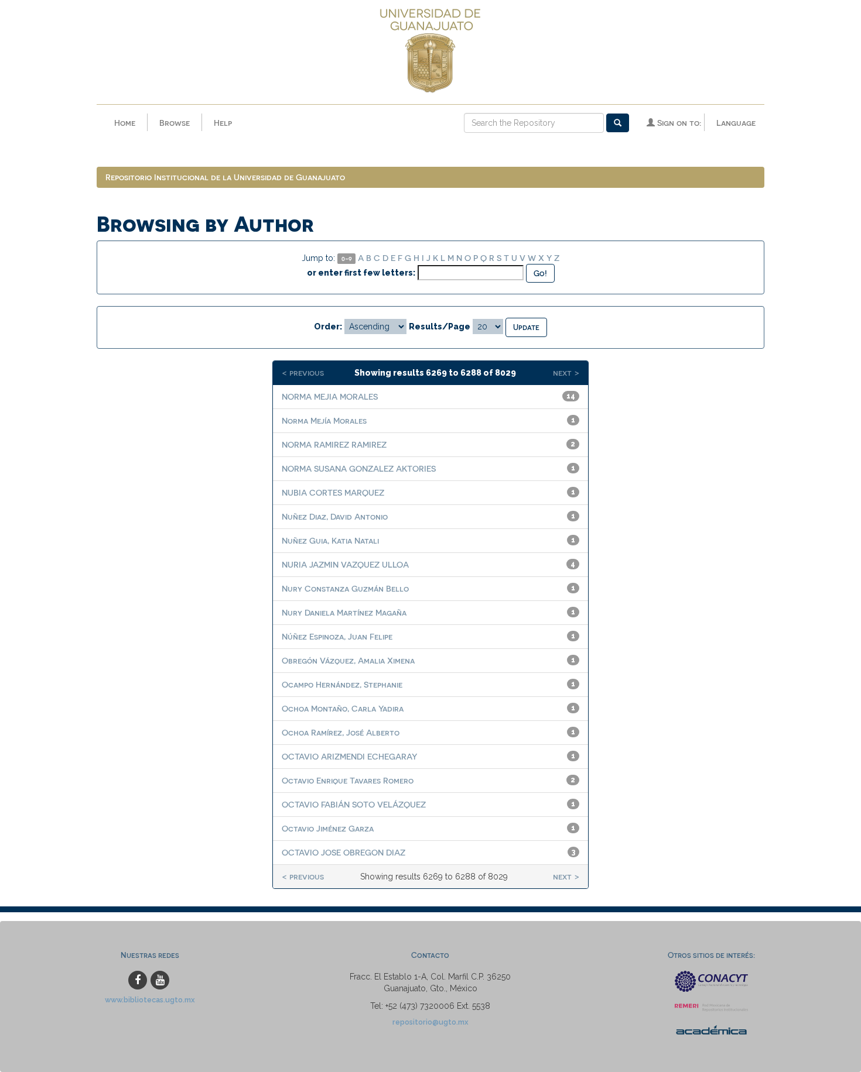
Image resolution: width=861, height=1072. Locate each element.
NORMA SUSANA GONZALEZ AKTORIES (359, 468)
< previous (303, 372)
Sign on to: (678, 123)
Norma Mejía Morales (324, 420)
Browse (174, 123)
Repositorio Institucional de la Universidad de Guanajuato (225, 177)
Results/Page (439, 326)
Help (223, 123)
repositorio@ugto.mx (430, 1022)
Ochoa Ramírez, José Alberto (340, 732)
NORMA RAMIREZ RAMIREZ (334, 444)
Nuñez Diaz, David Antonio (335, 516)
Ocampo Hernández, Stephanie (342, 684)
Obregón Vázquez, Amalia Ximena (348, 660)
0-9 (346, 258)
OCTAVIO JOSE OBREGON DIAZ (343, 852)
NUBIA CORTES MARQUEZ (333, 492)
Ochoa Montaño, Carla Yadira (343, 708)
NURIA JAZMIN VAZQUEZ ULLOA (345, 564)
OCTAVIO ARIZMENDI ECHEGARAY (349, 756)
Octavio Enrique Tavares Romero (348, 780)
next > (566, 372)
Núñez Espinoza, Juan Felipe (337, 636)
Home (124, 123)
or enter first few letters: (361, 272)
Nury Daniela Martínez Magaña (344, 612)
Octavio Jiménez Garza (328, 828)
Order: (328, 326)
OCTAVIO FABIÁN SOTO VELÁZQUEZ (354, 804)
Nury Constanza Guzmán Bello (345, 588)
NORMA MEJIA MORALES (330, 396)
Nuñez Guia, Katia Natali (330, 540)
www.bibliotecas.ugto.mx (150, 999)
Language (736, 123)
